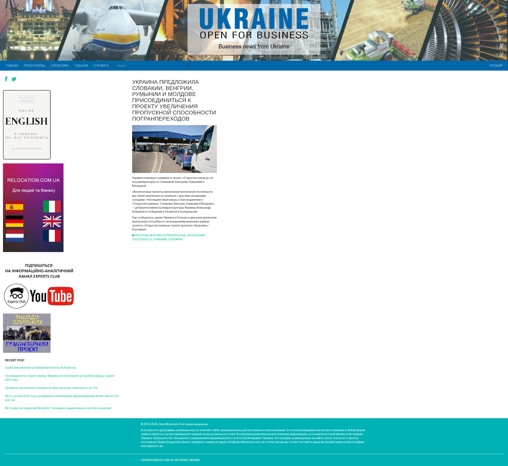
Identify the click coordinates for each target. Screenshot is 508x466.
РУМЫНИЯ (160, 239)
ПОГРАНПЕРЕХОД (174, 235)
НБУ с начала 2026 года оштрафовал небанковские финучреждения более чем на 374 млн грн (61, 398)
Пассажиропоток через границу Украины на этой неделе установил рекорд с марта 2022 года (59, 377)
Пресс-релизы (34, 65)
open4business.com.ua (157, 460)
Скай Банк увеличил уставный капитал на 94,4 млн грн (40, 367)
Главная (12, 65)
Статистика (60, 65)
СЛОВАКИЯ (175, 239)
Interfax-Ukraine (187, 460)
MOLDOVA (141, 235)
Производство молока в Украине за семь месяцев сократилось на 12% (51, 387)
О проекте (101, 65)
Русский (496, 65)
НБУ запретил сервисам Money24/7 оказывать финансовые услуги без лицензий (58, 408)
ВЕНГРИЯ (155, 235)
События (81, 65)
